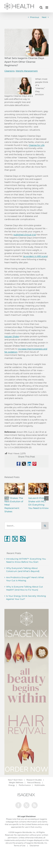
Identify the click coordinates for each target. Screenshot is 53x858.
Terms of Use (19, 845)
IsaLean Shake (11, 336)
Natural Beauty (34, 782)
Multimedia (40, 785)
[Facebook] (7, 539)
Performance (25, 785)
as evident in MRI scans (35, 256)
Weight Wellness (16, 782)
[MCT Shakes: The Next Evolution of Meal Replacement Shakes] (14, 488)
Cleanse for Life (36, 145)
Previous (34, 17)
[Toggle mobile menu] (47, 7)
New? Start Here (15, 780)
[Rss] (23, 539)
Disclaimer (34, 845)
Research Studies (34, 780)
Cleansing (9, 71)
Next (44, 17)
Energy (12, 785)
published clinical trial (24, 234)
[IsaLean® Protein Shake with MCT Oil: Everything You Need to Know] (38, 488)
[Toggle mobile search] (41, 7)
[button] (6, 498)
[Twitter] (15, 539)
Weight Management (27, 71)
